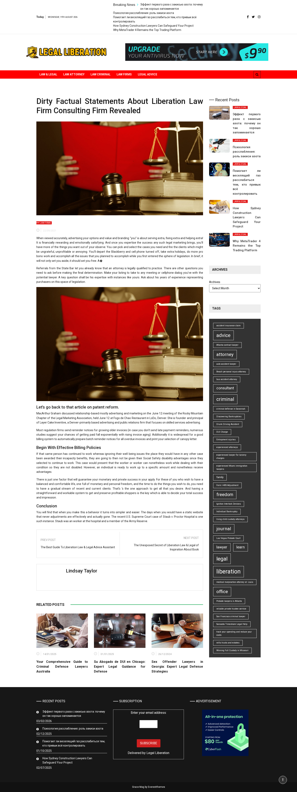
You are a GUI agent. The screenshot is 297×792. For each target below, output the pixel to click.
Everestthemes (156, 787)
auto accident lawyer (226, 364)
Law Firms (124, 74)
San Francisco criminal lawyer (230, 616)
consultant (225, 388)
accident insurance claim (228, 325)
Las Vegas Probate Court (228, 538)
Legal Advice (147, 74)
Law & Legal (48, 74)
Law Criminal (101, 74)
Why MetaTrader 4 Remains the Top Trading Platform (147, 30)
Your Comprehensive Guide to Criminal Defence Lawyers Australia (62, 666)
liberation (228, 571)
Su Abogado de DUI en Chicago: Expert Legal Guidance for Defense (119, 666)
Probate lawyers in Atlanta (229, 601)
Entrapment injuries (226, 439)
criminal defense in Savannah (230, 409)
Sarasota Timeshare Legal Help (231, 624)
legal (221, 558)
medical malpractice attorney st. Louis (234, 582)
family (219, 477)
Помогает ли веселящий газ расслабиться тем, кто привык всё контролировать (73, 743)
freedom (224, 494)
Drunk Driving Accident (227, 424)
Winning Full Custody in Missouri (232, 650)
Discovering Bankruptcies (228, 416)
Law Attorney (73, 74)
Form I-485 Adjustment (227, 485)
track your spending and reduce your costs (234, 633)
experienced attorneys (227, 447)
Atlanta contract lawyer (227, 345)
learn (240, 547)
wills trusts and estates (227, 642)
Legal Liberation (157, 753)
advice (223, 335)
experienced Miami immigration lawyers (231, 467)
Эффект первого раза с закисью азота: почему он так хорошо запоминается (247, 123)
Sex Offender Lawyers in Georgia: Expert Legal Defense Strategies (177, 666)
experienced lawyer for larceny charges (231, 456)
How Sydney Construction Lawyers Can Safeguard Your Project (153, 25)
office (222, 591)
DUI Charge (222, 432)
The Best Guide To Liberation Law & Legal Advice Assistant (78, 547)
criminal (225, 399)
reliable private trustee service (231, 608)
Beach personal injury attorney (231, 371)
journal (223, 528)
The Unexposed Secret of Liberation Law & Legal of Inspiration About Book (166, 547)
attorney (225, 354)
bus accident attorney (226, 379)
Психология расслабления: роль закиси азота (143, 13)
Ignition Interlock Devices (228, 504)
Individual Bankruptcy (226, 511)
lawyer (221, 547)
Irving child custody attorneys (230, 519)
